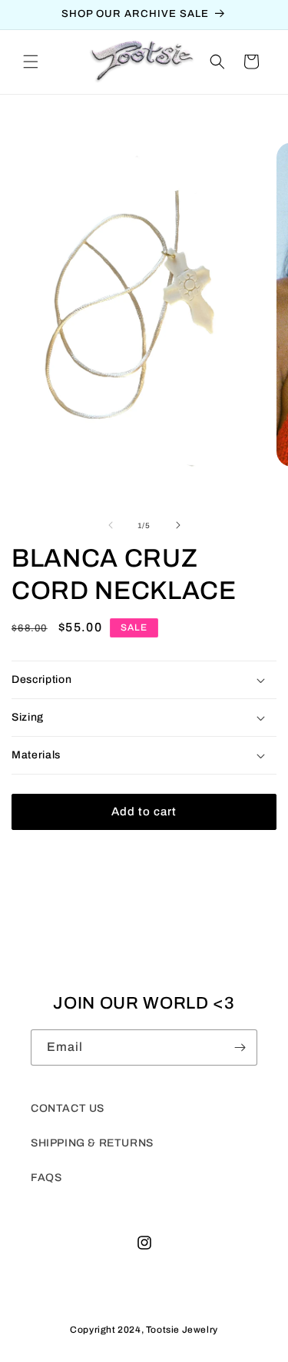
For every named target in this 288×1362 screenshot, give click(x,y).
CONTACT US (67, 1108)
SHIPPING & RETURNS (92, 1143)
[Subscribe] (240, 1047)
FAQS (46, 1177)
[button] (31, 62)
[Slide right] (178, 525)
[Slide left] (110, 525)
